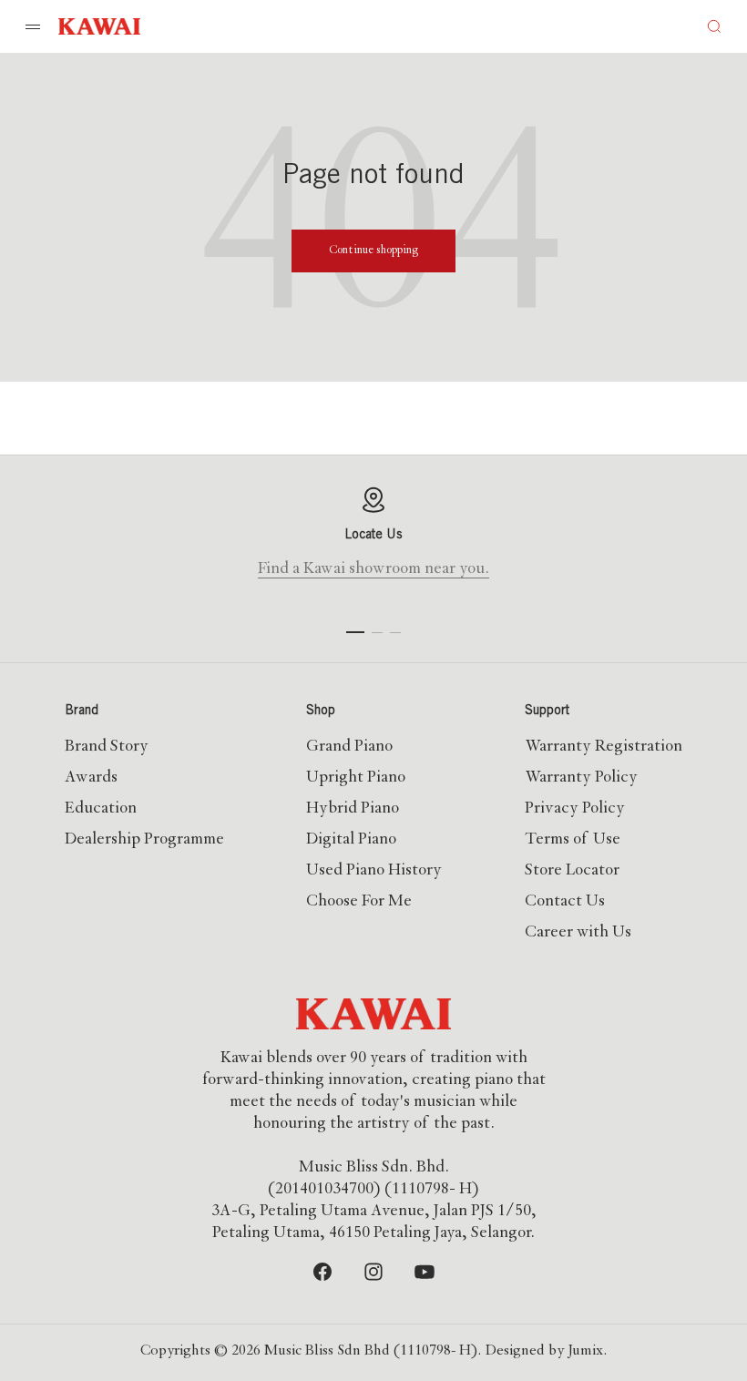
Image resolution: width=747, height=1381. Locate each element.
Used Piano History (374, 871)
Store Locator (572, 871)
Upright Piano (355, 778)
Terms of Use (572, 840)
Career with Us (578, 933)
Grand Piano (349, 747)
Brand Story (106, 747)
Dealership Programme (144, 840)
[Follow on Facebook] (322, 1272)
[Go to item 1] (355, 632)
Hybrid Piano (352, 809)
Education (101, 809)
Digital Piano (351, 840)
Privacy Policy (575, 809)
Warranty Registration (603, 747)
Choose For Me (359, 902)
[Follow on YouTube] (424, 1272)
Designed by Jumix (544, 1352)
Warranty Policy (581, 778)
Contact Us (565, 902)
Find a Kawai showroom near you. (373, 569)
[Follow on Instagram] (373, 1272)
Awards (91, 778)
